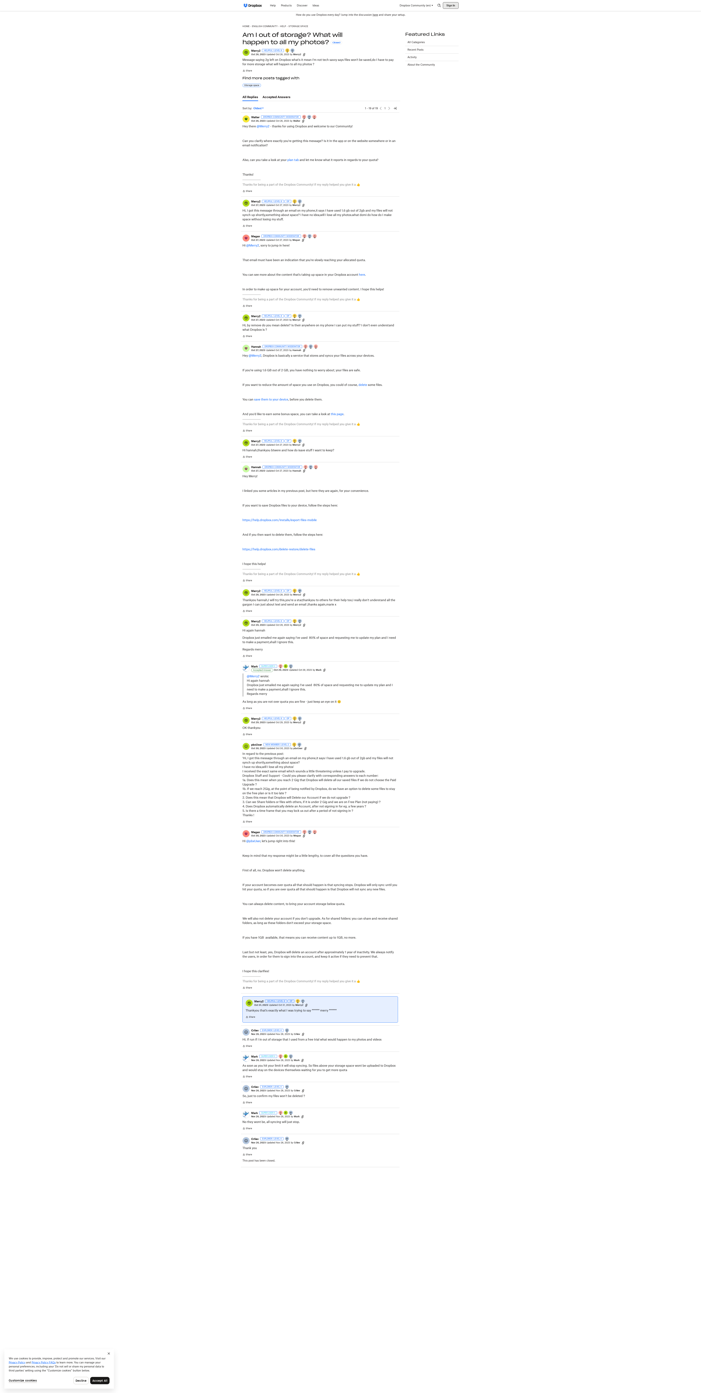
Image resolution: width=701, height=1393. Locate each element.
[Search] (439, 5)
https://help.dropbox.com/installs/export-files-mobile (279, 520)
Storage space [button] (251, 85)
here (375, 14)
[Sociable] (309, 117)
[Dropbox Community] (252, 5)
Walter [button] (255, 117)
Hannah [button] (256, 346)
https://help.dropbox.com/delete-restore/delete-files (278, 549)
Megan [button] (255, 236)
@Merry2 (263, 126)
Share (247, 71)
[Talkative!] (292, 50)
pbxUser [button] (256, 744)
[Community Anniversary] (287, 50)
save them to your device (271, 399)
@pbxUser (253, 841)
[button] (246, 52)
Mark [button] (254, 666)
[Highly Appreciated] (314, 117)
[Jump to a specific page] (395, 108)
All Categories (416, 42)
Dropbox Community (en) (415, 5)
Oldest (257, 108)
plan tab (293, 160)
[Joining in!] (299, 745)
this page (337, 414)
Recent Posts (415, 49)
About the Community (421, 64)
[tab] (250, 97)
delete (363, 385)
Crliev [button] (255, 1030)
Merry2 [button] (256, 50)
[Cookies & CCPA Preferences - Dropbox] (59, 1369)
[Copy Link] (304, 54)
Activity (412, 57)
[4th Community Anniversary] (304, 117)
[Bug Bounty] (286, 666)
